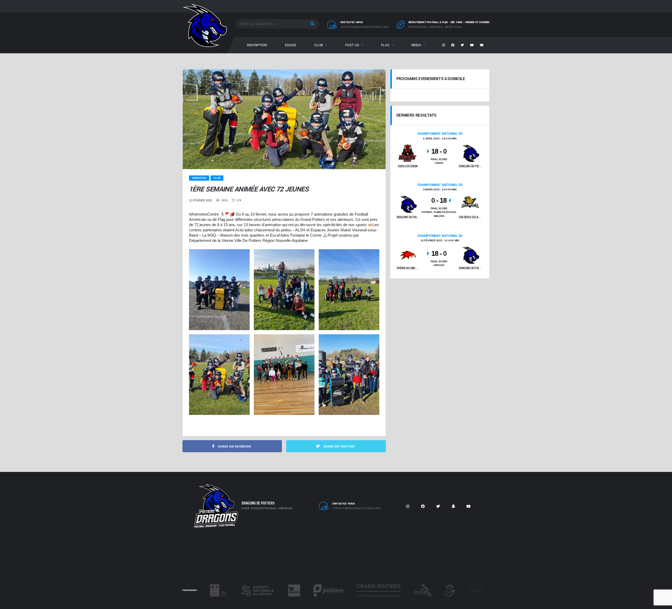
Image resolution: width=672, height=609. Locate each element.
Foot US (352, 45)
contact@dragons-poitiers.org (364, 26)
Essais (290, 45)
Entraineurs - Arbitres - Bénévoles (435, 26)
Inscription (257, 45)
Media (416, 45)
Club (318, 45)
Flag (385, 45)
